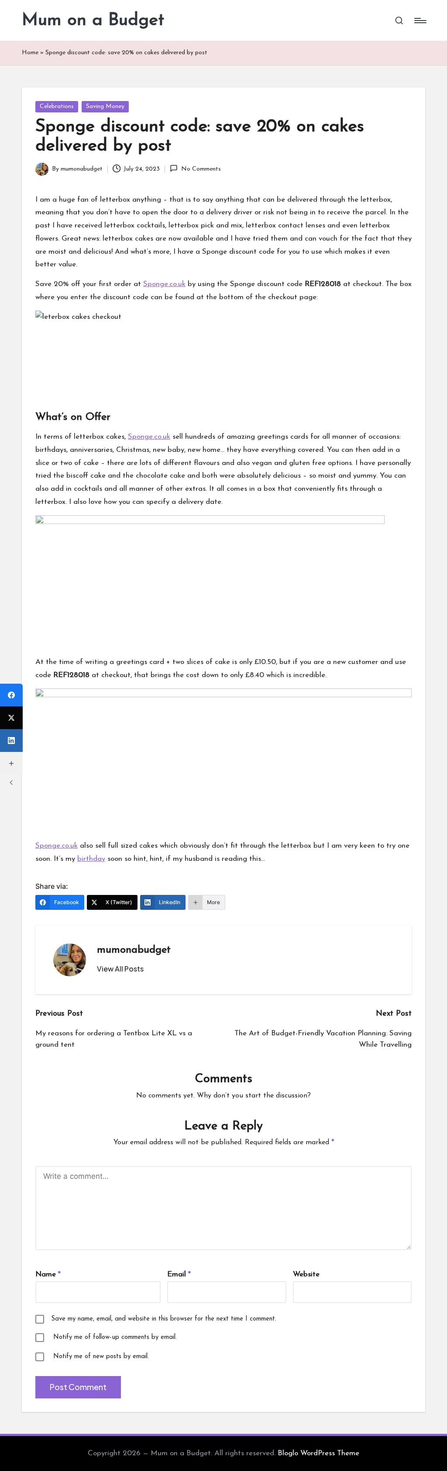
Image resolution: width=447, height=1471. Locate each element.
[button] (120, 969)
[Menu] (419, 20)
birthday (91, 859)
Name (48, 1274)
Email (179, 1274)
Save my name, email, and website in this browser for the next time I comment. (163, 1319)
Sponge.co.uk (164, 284)
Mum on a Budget (93, 20)
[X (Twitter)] (11, 717)
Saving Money (105, 106)
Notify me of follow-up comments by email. (115, 1337)
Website (306, 1274)
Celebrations (57, 106)
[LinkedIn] (11, 740)
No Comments (200, 169)
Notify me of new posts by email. (101, 1356)
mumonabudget (134, 950)
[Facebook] (11, 695)
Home (30, 52)
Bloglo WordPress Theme (318, 1453)
